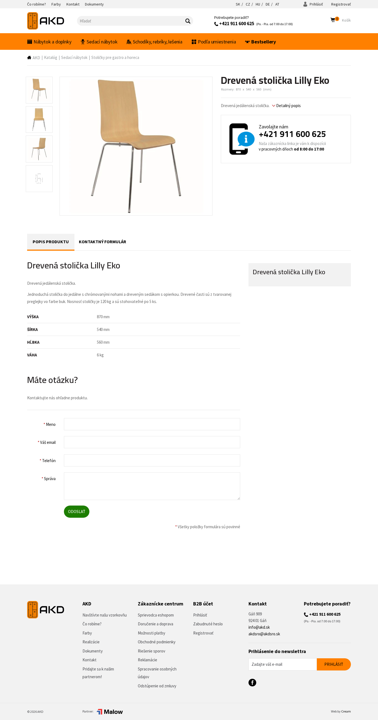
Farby (87, 633)
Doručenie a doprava (155, 623)
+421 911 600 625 (236, 23)
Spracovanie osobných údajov (157, 673)
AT (277, 4)
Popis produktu (51, 241)
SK (238, 4)
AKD (36, 57)
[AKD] (52, 21)
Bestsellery (263, 41)
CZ (248, 4)
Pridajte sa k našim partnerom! (98, 673)
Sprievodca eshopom (156, 615)
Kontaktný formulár (102, 241)
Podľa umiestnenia (217, 41)
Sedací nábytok (102, 41)
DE (268, 4)
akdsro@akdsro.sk (264, 633)
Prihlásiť (316, 4)
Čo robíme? (92, 623)
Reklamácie (147, 659)
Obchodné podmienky (156, 641)
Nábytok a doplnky (52, 41)
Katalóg (50, 57)
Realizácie (91, 641)
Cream (346, 711)
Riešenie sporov (151, 651)
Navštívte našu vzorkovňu (104, 615)
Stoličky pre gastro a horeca (115, 57)
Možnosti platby (151, 633)
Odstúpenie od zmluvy (157, 685)
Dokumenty (92, 651)
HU (258, 4)
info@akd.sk (259, 627)
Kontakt (89, 659)
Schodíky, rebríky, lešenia (157, 41)
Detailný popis (288, 105)
